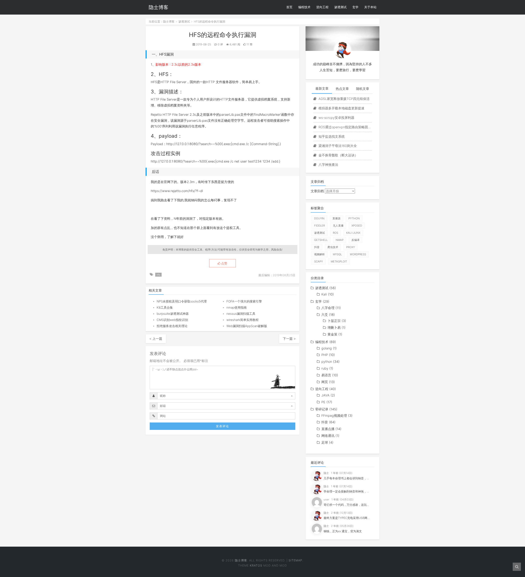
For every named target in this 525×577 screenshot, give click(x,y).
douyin (319, 218)
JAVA (325, 395)
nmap (340, 240)
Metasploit (339, 261)
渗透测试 (340, 7)
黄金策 (332, 334)
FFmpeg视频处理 (334, 415)
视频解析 (319, 254)
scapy (318, 261)
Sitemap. (296, 560)
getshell (321, 240)
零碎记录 (321, 409)
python (354, 218)
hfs (158, 274)
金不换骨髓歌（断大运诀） (337, 155)
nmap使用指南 (236, 307)
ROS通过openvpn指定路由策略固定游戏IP (344, 127)
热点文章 (342, 89)
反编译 (356, 240)
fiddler (319, 225)
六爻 (324, 315)
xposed (357, 225)
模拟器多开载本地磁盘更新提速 (340, 108)
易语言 (326, 375)
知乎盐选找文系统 (331, 136)
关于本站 (370, 7)
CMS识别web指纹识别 (172, 320)
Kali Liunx (353, 232)
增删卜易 (334, 327)
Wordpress (358, 254)
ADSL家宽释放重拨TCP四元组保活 (343, 99)
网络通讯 (327, 436)
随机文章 (362, 89)
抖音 (317, 247)
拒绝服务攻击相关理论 (172, 326)
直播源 (336, 218)
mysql (337, 254)
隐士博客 (158, 7)
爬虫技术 (333, 247)
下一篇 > (289, 339)
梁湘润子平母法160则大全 (337, 146)
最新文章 (322, 88)
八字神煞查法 (327, 165)
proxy (350, 247)
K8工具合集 (165, 307)
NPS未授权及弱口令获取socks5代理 (182, 301)
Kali (324, 294)
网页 (324, 382)
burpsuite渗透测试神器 (173, 314)
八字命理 (327, 308)
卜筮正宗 (334, 321)
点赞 (223, 263)
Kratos (256, 565)
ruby (324, 368)
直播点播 (327, 429)
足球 (324, 442)
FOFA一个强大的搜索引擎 (244, 301)
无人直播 (338, 225)
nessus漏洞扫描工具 (240, 314)
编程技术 (304, 7)
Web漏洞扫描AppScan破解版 (246, 326)
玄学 (355, 7)
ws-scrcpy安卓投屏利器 (335, 118)
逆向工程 (322, 7)
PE (323, 402)
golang (326, 348)
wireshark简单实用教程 (242, 320)
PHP (324, 355)
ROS (335, 232)
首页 (289, 7)
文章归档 (317, 191)
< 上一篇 (155, 339)
